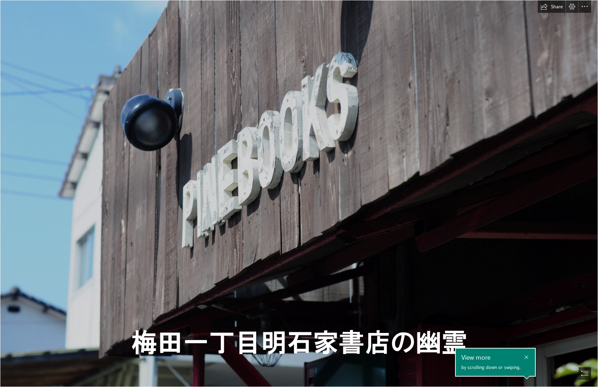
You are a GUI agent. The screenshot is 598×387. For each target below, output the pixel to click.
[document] (299, 193)
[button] (551, 6)
